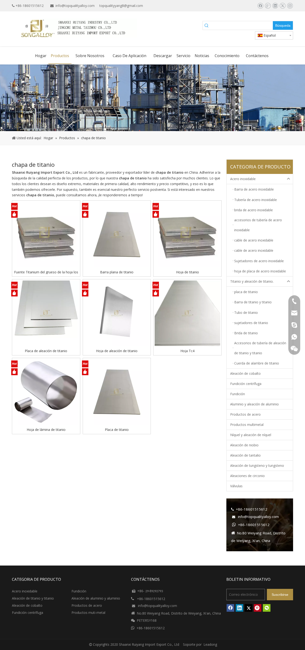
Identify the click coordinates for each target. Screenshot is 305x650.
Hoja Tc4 (187, 351)
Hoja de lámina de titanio (46, 429)
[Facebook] (260, 6)
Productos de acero (245, 414)
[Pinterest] (257, 608)
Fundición (237, 394)
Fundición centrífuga (245, 383)
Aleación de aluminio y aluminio (95, 598)
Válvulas (236, 486)
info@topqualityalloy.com (75, 5)
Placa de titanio (117, 429)
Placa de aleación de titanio (46, 351)
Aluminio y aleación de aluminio (254, 404)
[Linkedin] (275, 6)
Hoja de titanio (187, 272)
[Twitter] (282, 6)
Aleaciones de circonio (247, 475)
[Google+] (268, 6)
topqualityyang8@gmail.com (121, 5)
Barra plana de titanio (116, 272)
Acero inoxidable (243, 179)
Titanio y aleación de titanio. (252, 281)
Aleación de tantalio (245, 455)
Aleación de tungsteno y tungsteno (257, 465)
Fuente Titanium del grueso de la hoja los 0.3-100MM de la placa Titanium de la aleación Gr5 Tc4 (46, 272)
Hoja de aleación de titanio (116, 351)
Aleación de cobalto (245, 373)
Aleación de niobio (244, 445)
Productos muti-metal (88, 612)
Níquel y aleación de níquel (250, 435)
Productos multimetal (247, 424)
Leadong (210, 644)
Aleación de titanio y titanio (33, 598)
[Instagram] (290, 6)
